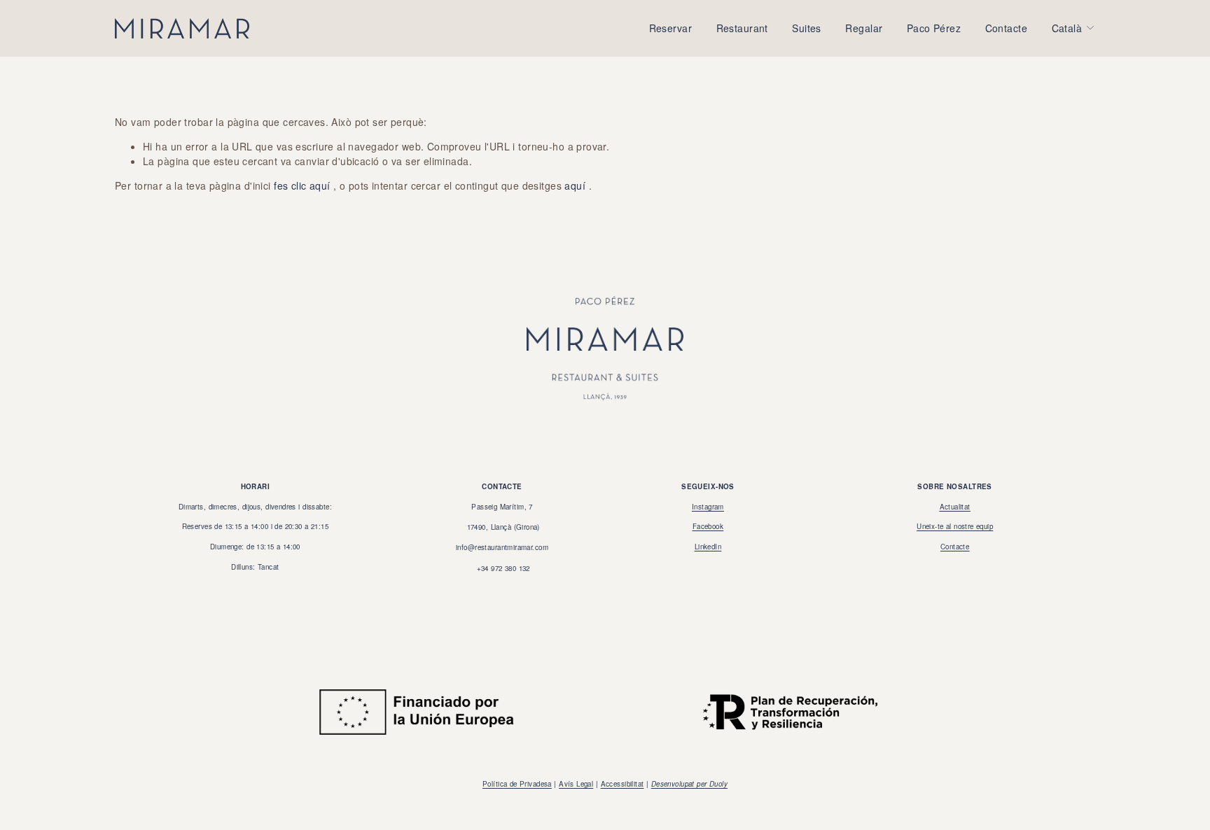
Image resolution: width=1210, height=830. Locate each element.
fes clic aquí (302, 185)
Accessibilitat (622, 784)
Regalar (863, 28)
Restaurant (742, 28)
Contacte (1006, 28)
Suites (806, 28)
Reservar (670, 28)
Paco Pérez (934, 28)
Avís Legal (576, 784)
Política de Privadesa (517, 784)
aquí (574, 185)
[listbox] (1073, 28)
